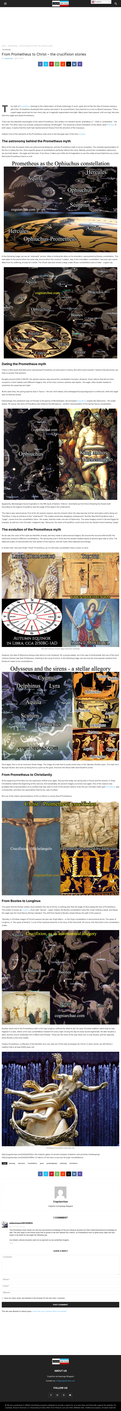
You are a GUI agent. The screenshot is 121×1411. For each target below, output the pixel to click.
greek (42, 1163)
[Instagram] (57, 1395)
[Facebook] (40, 64)
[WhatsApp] (57, 64)
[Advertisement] (60, 26)
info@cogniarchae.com (65, 1381)
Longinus (26, 910)
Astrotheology (12, 46)
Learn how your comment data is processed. (49, 1311)
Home (4, 46)
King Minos (81, 401)
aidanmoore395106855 (21, 1223)
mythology (63, 1163)
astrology (12, 1163)
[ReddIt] (62, 64)
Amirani (82, 134)
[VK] (74, 64)
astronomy (21, 1163)
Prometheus (25, 106)
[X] (45, 64)
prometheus (73, 1163)
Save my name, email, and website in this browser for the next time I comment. (34, 1298)
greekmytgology (52, 1163)
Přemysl (110, 125)
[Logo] (60, 1364)
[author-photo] (60, 1198)
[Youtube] (70, 1395)
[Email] (68, 64)
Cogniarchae (8, 58)
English (97, 2)
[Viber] (80, 64)
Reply (11, 1243)
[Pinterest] (51, 64)
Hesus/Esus (110, 787)
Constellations (32, 1163)
